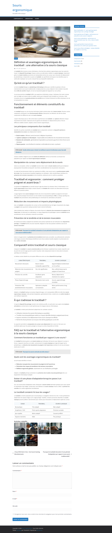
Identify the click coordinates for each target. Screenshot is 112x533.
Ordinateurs (29, 18)
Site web (15, 506)
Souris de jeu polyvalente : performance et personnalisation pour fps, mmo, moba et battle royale (86, 40)
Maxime (24, 68)
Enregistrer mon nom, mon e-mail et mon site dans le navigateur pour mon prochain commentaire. (43, 514)
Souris (37, 18)
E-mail (15, 499)
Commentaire (17, 470)
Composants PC (18, 18)
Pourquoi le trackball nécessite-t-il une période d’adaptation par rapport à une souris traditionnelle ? (56, 454)
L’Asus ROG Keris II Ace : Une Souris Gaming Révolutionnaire (27, 453)
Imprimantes (77, 61)
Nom (14, 491)
